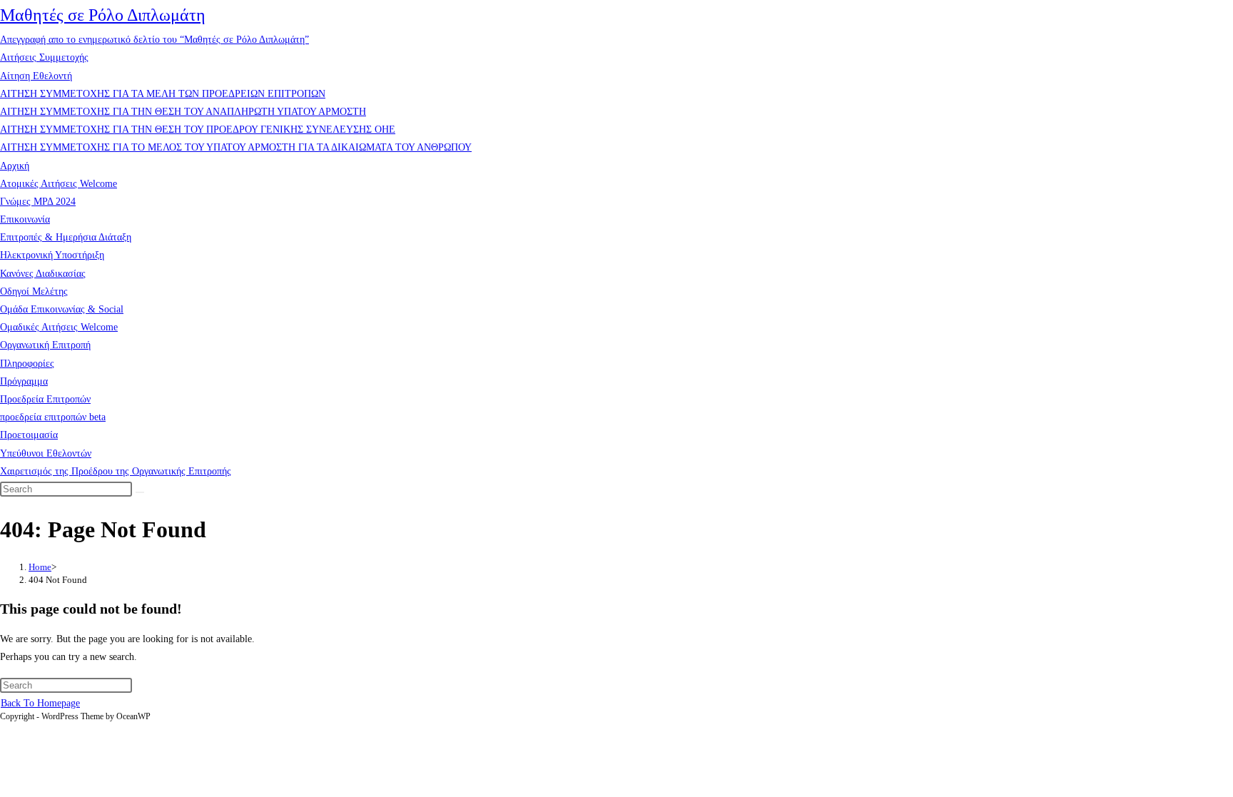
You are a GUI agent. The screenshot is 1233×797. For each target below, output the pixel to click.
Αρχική (14, 166)
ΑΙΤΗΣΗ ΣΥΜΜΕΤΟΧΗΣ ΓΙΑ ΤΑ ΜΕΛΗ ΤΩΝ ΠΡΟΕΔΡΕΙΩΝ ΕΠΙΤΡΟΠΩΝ (162, 93)
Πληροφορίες (27, 363)
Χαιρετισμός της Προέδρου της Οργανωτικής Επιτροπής (115, 471)
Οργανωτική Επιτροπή (45, 345)
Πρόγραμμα (24, 381)
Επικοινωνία (25, 219)
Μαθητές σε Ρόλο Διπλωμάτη (103, 15)
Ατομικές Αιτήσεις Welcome (58, 183)
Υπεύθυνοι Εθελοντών (45, 453)
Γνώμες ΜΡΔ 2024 (38, 201)
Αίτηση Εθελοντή (36, 76)
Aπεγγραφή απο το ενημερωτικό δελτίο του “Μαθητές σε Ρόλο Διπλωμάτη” (154, 39)
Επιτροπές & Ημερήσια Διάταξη (65, 237)
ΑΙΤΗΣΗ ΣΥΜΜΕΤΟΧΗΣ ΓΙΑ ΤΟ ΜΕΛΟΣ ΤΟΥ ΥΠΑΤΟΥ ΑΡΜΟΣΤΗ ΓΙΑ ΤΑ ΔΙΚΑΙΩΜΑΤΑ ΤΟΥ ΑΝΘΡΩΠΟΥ (236, 147)
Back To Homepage (40, 703)
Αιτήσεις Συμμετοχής (44, 57)
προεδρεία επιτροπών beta (53, 417)
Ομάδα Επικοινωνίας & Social (61, 309)
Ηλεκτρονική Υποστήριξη (52, 255)
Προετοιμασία (29, 435)
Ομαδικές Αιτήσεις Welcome (59, 327)
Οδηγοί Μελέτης (34, 291)
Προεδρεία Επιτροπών (45, 399)
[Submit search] (140, 492)
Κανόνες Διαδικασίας (43, 273)
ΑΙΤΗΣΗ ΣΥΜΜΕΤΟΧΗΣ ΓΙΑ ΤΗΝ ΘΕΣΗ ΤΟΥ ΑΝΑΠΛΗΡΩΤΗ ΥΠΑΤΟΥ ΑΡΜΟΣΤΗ (183, 111)
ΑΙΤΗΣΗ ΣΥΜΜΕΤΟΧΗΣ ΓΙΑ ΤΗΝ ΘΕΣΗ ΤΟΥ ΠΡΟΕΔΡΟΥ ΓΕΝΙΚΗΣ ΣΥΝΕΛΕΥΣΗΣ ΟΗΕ (197, 129)
